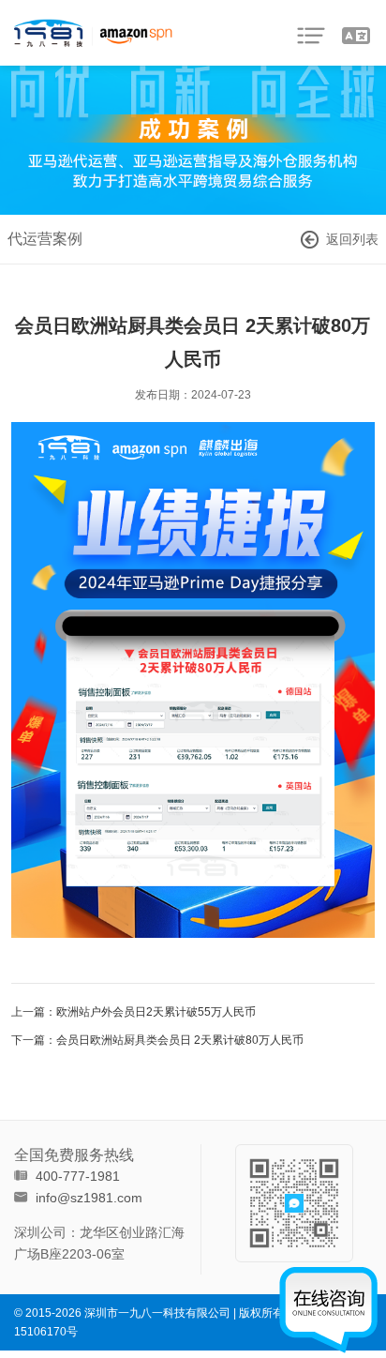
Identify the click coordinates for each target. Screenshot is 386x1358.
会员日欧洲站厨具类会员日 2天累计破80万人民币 (180, 1040)
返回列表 (352, 239)
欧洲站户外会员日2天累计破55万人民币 (156, 1011)
